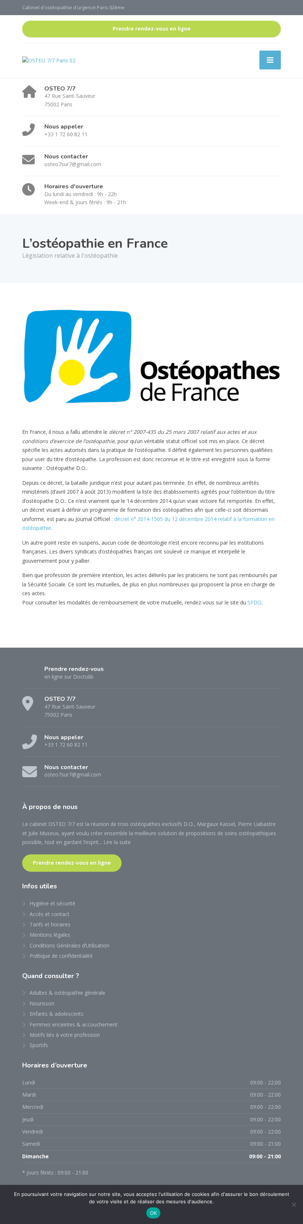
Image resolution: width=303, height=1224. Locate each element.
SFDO (255, 602)
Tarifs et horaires (50, 924)
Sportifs (39, 1045)
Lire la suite (117, 842)
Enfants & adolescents (57, 1013)
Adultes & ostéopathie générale (67, 992)
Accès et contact (49, 914)
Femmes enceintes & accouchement (74, 1024)
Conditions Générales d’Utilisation (69, 945)
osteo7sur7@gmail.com (72, 164)
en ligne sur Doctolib (68, 676)
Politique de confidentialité (61, 955)
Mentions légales (50, 934)
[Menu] (270, 60)
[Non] (293, 1204)
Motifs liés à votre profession (65, 1034)
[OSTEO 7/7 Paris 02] (48, 60)
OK (153, 1213)
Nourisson (42, 1003)
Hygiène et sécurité (52, 903)
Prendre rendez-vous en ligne (152, 28)
